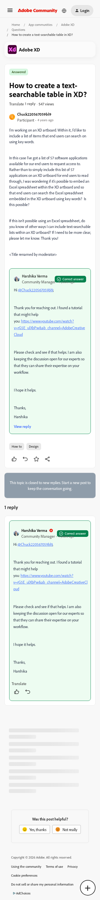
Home (16, 25)
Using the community (26, 866)
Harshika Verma (35, 276)
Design (34, 446)
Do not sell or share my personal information (42, 884)
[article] (50, 610)
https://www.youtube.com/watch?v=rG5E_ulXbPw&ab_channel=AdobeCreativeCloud (49, 328)
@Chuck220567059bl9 (35, 289)
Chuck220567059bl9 (34, 114)
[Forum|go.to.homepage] (38, 10)
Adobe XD (67, 25)
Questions (18, 30)
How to (17, 446)
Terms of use (54, 866)
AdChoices (23, 893)
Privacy (73, 866)
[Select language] (64, 10)
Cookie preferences (24, 875)
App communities (40, 25)
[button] (10, 12)
